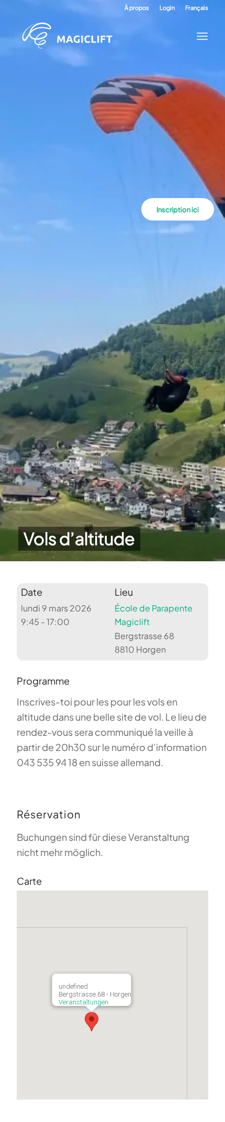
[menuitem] (136, 7)
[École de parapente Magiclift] (103, 36)
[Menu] (199, 36)
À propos (137, 7)
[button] (91, 1022)
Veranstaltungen (83, 1002)
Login (167, 7)
